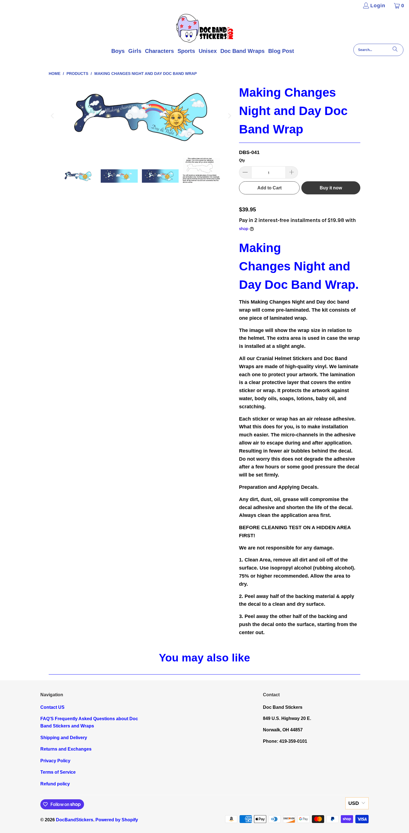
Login (377, 5)
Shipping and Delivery (63, 737)
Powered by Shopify (116, 819)
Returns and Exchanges (66, 749)
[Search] (395, 50)
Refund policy (55, 783)
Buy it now (331, 187)
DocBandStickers (74, 819)
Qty (242, 160)
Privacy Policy (55, 760)
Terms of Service (58, 772)
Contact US (52, 707)
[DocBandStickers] (204, 29)
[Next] (229, 115)
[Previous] (52, 115)
